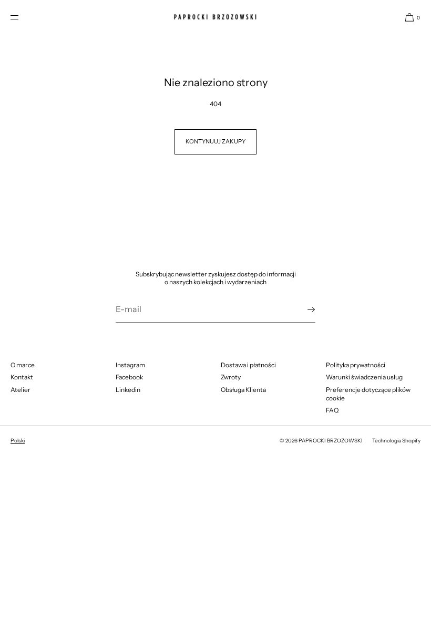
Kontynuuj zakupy (215, 141)
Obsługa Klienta (243, 390)
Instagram (130, 365)
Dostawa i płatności (248, 365)
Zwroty (231, 377)
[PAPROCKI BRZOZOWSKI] (215, 17)
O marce (23, 365)
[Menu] (23, 17)
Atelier (20, 390)
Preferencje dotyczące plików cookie (368, 394)
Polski (18, 440)
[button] (408, 17)
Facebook (129, 377)
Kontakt (22, 377)
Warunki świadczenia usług (364, 377)
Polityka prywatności (355, 365)
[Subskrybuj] (302, 309)
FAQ (332, 410)
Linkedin (128, 390)
